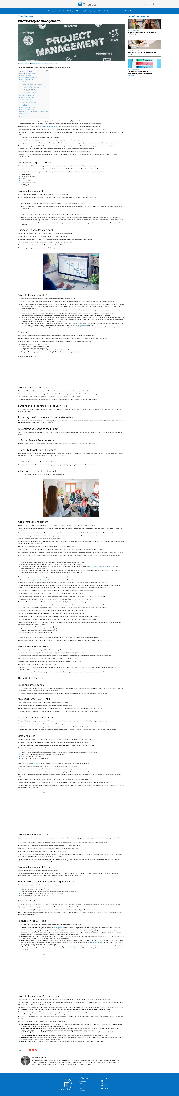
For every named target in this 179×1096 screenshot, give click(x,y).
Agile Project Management (26, 95)
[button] (30, 1050)
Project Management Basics (27, 79)
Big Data (70, 11)
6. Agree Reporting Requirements (30, 92)
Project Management (25, 16)
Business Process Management (28, 77)
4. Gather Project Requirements (30, 89)
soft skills (35, 763)
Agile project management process (100, 566)
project (26, 950)
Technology (52, 11)
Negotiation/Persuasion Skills (29, 102)
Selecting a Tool (23, 113)
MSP (108, 11)
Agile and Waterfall (89, 394)
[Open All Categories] (133, 11)
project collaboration (96, 942)
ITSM (77, 11)
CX (99, 11)
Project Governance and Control (29, 83)
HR (64, 11)
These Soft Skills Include (27, 99)
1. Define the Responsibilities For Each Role (32, 84)
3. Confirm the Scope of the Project (31, 87)
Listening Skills (26, 105)
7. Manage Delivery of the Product (30, 93)
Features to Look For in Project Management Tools (33, 111)
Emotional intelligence (28, 101)
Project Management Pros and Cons (29, 117)
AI (59, 11)
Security (92, 11)
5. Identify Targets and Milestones (30, 90)
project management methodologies (36, 580)
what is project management (49, 126)
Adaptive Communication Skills (30, 104)
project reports (72, 946)
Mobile (84, 11)
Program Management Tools (27, 109)
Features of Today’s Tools (26, 115)
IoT (103, 11)
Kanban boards (57, 927)
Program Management (25, 75)
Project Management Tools (27, 107)
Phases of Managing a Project (27, 73)
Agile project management (80, 325)
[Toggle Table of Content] (46, 71)
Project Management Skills (26, 97)
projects (54, 739)
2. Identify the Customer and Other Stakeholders (34, 86)
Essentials (23, 81)
